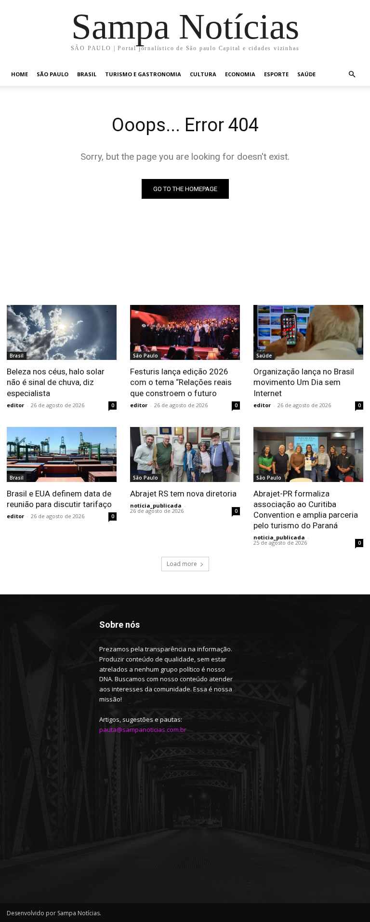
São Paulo (52, 74)
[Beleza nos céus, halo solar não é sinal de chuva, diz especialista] (62, 332)
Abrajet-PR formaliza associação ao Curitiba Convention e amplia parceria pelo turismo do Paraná (305, 509)
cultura (203, 74)
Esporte (276, 74)
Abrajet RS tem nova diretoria (183, 493)
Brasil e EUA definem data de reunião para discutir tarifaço (59, 499)
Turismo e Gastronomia (143, 74)
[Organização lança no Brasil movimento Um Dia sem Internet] (308, 332)
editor (15, 405)
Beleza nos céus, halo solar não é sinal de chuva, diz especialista (56, 382)
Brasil (86, 74)
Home (19, 74)
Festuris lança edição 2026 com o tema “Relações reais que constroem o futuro (181, 382)
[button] (351, 74)
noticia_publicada (156, 505)
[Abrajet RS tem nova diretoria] (185, 454)
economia (240, 74)
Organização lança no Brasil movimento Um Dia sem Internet (303, 382)
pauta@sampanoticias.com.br (142, 729)
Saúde (306, 74)
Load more (182, 564)
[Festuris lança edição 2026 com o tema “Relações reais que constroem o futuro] (185, 332)
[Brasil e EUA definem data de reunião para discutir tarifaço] (62, 454)
